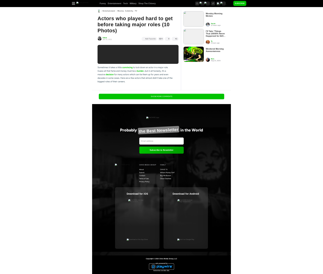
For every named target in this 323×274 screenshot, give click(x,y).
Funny (103, 3)
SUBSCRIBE (240, 3)
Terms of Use (144, 179)
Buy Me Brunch (165, 175)
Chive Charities (165, 179)
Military (133, 3)
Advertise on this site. (161, 270)
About (141, 169)
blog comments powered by (111, 91)
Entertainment (114, 3)
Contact (142, 175)
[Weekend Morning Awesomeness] (194, 54)
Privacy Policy (144, 182)
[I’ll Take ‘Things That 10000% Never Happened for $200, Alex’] (194, 36)
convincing (127, 67)
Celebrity (129, 11)
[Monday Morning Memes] (194, 18)
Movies (120, 11)
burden (140, 71)
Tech (125, 3)
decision (110, 74)
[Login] (250, 3)
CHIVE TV (164, 169)
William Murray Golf (167, 172)
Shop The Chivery (147, 3)
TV (136, 11)
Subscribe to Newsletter (161, 150)
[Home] (99, 11)
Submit (141, 172)
